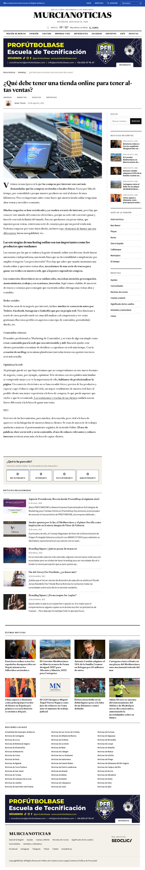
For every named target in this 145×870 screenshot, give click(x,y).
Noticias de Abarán (59, 771)
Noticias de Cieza (12, 755)
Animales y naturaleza (121, 310)
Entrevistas (81, 33)
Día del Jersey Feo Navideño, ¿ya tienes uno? (53, 572)
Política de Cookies (49, 860)
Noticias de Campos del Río (109, 767)
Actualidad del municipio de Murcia (20, 732)
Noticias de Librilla (106, 755)
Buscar (114, 3)
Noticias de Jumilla (13, 783)
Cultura (46, 33)
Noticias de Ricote (105, 771)
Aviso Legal (63, 860)
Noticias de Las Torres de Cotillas (65, 732)
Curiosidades (117, 286)
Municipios (116, 255)
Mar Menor (116, 225)
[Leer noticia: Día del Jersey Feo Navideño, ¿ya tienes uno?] (14, 578)
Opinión (33, 33)
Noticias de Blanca (105, 751)
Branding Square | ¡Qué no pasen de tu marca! (53, 549)
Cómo (113, 316)
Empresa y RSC (63, 33)
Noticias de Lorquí (105, 744)
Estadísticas (67, 849)
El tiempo (115, 261)
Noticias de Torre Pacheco (16, 767)
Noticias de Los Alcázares (62, 755)
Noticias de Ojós (104, 786)
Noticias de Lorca (12, 740)
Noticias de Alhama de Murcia (63, 736)
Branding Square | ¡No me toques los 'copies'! (52, 595)
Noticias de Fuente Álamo (62, 763)
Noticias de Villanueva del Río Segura (113, 763)
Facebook (13, 849)
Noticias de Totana (13, 775)
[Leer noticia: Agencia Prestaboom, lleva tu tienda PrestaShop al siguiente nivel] (14, 505)
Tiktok (46, 849)
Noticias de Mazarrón (14, 751)
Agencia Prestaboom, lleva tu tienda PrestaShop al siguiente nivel (64, 499)
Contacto (73, 860)
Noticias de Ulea (104, 783)
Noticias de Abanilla (106, 747)
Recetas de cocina (119, 292)
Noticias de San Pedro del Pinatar (19, 786)
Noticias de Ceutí (58, 786)
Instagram (25, 849)
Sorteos (99, 3)
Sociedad (97, 33)
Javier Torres (20, 103)
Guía (89, 3)
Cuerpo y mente (118, 298)
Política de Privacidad (88, 860)
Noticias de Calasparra (61, 783)
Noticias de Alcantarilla (15, 747)
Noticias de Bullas (59, 775)
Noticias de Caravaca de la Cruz (18, 779)
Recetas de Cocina (61, 839)
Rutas (113, 237)
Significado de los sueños (122, 304)
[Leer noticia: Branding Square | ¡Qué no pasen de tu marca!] (14, 555)
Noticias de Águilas (13, 763)
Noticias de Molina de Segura (17, 744)
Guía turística (117, 219)
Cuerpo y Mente (43, 839)
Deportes (111, 33)
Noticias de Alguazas (106, 736)
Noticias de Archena (59, 740)
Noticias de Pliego (105, 759)
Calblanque (116, 249)
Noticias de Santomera (61, 759)
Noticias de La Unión (60, 744)
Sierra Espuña (117, 243)
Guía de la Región (16, 839)
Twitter (55, 849)
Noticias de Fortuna (106, 732)
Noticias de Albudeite (107, 775)
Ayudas (114, 280)
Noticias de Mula (58, 747)
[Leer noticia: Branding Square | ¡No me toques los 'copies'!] (14, 602)
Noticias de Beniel (59, 779)
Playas (114, 231)
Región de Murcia (16, 33)
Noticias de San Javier (14, 771)
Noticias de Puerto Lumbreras (63, 767)
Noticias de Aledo (105, 779)
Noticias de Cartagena (14, 736)
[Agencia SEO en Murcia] (122, 839)
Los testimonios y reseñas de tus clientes (55, 398)
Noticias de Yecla (12, 759)
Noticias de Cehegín (59, 751)
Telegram (36, 849)
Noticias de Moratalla (107, 740)
